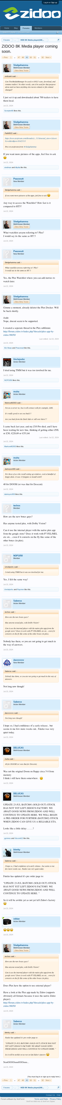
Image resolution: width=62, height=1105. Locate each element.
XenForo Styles (48, 1101)
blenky (16, 849)
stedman (7, 167)
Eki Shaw (8, 348)
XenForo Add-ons (33, 1101)
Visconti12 (19, 838)
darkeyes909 (9, 494)
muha (16, 391)
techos (16, 505)
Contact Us (50, 1095)
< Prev (5, 57)
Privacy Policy (55, 1099)
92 (43, 57)
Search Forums (9, 32)
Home (6, 28)
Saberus (17, 601)
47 (19, 57)
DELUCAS (18, 748)
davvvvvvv (18, 660)
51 (35, 57)
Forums (26, 28)
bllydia (17, 167)
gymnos (7, 838)
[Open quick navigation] (58, 40)
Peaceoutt (18, 179)
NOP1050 (8, 380)
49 (27, 57)
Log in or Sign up (50, 2)
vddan (16, 919)
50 (31, 57)
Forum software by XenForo (13, 1099)
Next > (48, 57)
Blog (16, 28)
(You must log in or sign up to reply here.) (43, 1077)
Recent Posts (24, 32)
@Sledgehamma (30, 146)
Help (58, 1095)
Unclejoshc (19, 359)
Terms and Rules (41, 1099)
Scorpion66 (8, 111)
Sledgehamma (20, 65)
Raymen (20, 589)
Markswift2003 (10, 446)
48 (23, 57)
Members (38, 28)
